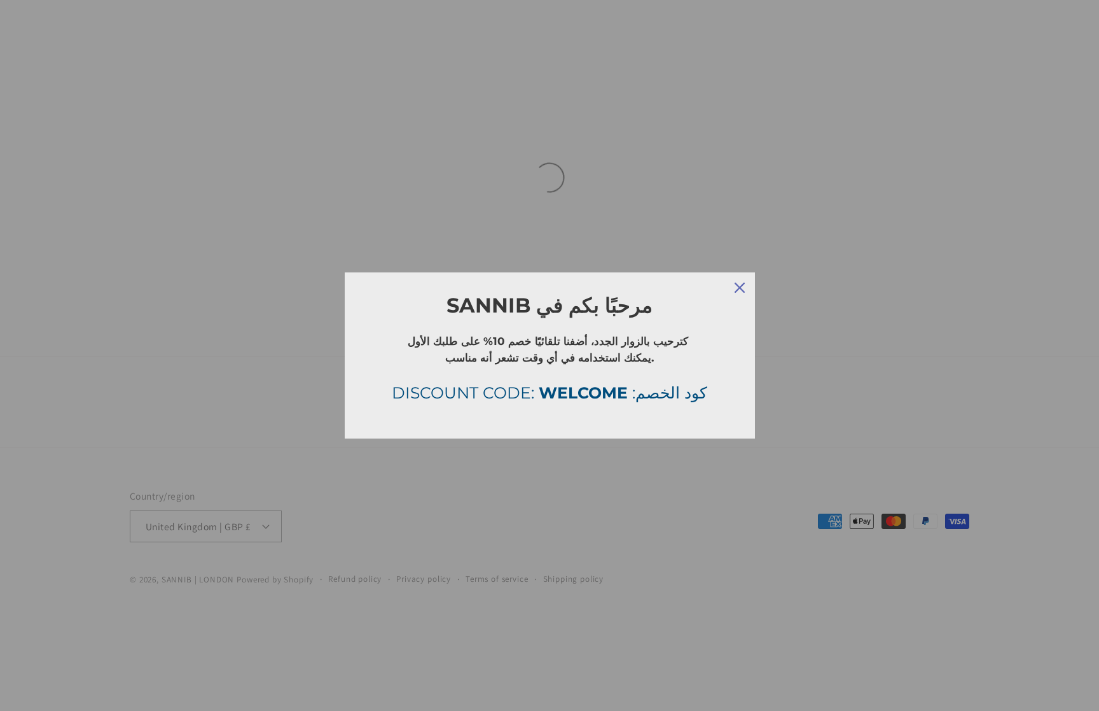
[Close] (739, 287)
